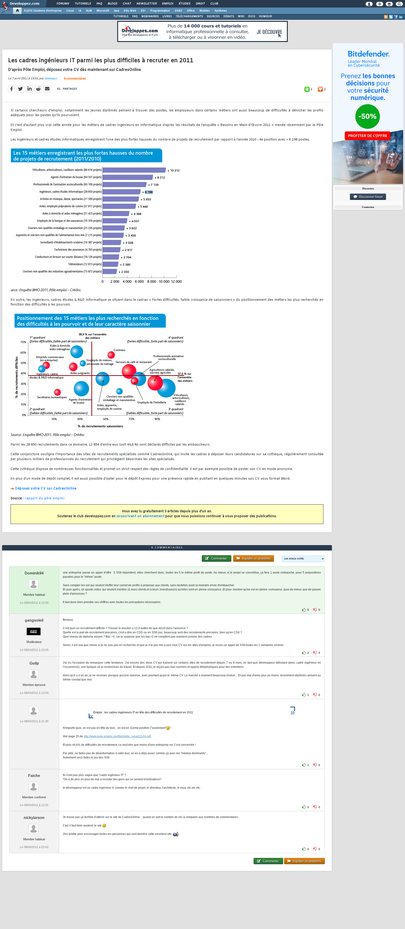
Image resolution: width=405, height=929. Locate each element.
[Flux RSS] (386, 17)
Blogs (112, 4)
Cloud (70, 10)
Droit (200, 4)
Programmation (160, 10)
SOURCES (213, 16)
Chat (126, 4)
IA (80, 10)
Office (191, 10)
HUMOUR (265, 16)
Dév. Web (130, 10)
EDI (143, 10)
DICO (251, 16)
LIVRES (167, 16)
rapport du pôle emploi (44, 498)
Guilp (34, 663)
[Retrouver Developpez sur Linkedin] (401, 17)
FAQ (99, 4)
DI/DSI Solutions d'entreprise (43, 10)
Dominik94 (34, 573)
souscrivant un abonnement (140, 516)
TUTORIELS (120, 16)
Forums (62, 4)
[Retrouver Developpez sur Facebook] (396, 17)
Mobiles (204, 10)
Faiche (34, 776)
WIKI (241, 16)
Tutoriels (82, 4)
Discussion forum (370, 197)
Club (214, 4)
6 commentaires (75, 79)
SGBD (178, 10)
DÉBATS (228, 16)
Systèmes (220, 10)
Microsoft (103, 10)
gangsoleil (34, 620)
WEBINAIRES (150, 16)
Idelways (51, 78)
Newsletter (146, 4)
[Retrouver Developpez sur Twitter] (391, 17)
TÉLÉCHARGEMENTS (189, 16)
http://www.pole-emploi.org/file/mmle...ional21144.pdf (117, 736)
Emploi (167, 4)
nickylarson (34, 818)
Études (184, 4)
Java (116, 10)
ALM (89, 10)
